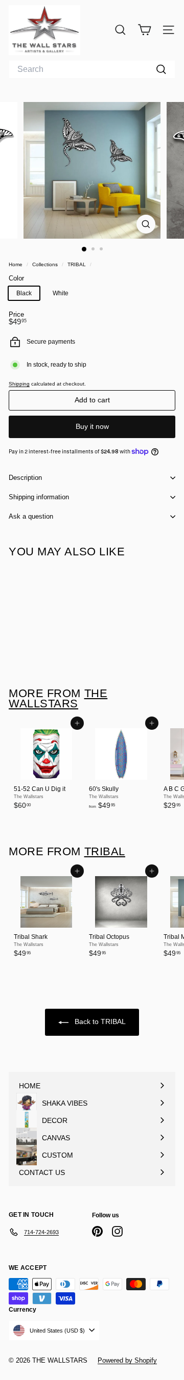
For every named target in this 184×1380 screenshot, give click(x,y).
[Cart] (144, 30)
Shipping (19, 384)
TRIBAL (76, 264)
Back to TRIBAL (99, 1021)
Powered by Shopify (127, 1360)
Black (24, 293)
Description (25, 477)
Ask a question (31, 516)
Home (16, 264)
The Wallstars (58, 698)
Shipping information (39, 497)
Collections (45, 264)
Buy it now (92, 426)
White (60, 293)
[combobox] (92, 69)
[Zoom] (145, 224)
